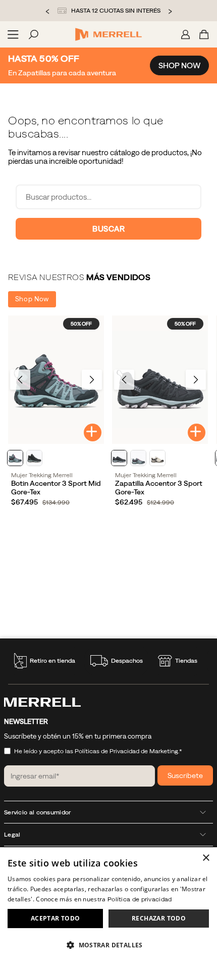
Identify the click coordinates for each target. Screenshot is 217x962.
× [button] (205, 858)
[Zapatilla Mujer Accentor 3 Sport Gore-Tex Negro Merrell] (160, 379)
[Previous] (20, 380)
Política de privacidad (139, 899)
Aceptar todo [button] (55, 918)
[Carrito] (204, 34)
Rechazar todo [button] (159, 918)
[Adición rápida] (92, 432)
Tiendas (186, 660)
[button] (108, 944)
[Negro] (34, 458)
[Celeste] (15, 458)
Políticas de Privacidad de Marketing (126, 751)
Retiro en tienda (52, 660)
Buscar (108, 228)
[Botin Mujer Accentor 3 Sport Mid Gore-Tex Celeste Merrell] (56, 379)
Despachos (127, 660)
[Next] (92, 380)
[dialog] (108, 904)
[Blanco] (157, 458)
